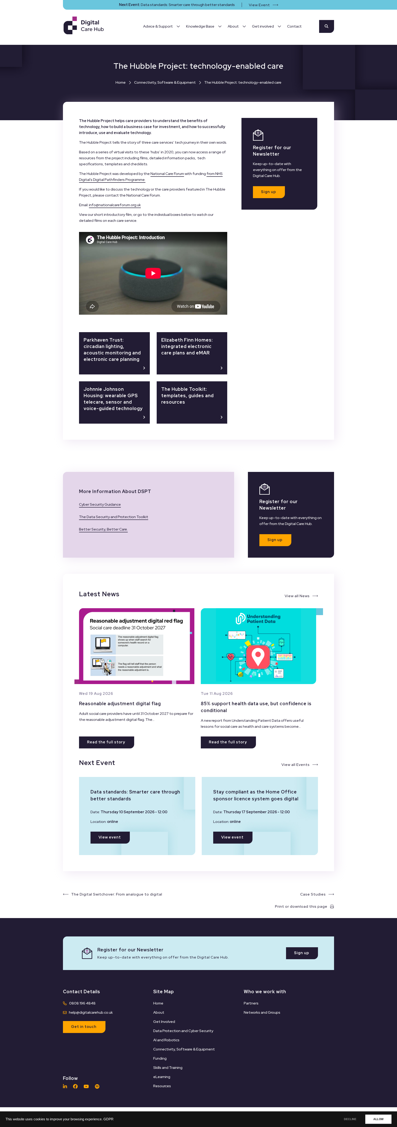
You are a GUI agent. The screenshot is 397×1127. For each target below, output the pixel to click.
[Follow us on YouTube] (87, 1086)
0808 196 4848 (82, 1003)
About (158, 1012)
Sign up (268, 191)
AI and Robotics (166, 1040)
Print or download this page (301, 906)
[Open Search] (326, 26)
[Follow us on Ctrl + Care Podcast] (98, 1086)
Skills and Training (167, 1067)
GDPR (108, 1119)
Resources (162, 1086)
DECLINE (350, 1119)
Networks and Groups (262, 1012)
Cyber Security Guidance (100, 504)
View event (110, 837)
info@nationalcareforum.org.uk (115, 205)
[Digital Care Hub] (83, 26)
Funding (160, 1058)
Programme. (135, 179)
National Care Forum (167, 173)
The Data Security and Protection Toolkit (113, 516)
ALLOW (378, 1119)
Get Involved (164, 1021)
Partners (251, 1003)
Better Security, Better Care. (103, 529)
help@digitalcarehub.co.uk (91, 1012)
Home (121, 82)
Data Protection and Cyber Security (183, 1030)
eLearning (161, 1076)
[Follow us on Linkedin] (66, 1086)
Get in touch (83, 1026)
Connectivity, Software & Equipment (165, 82)
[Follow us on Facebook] (76, 1086)
